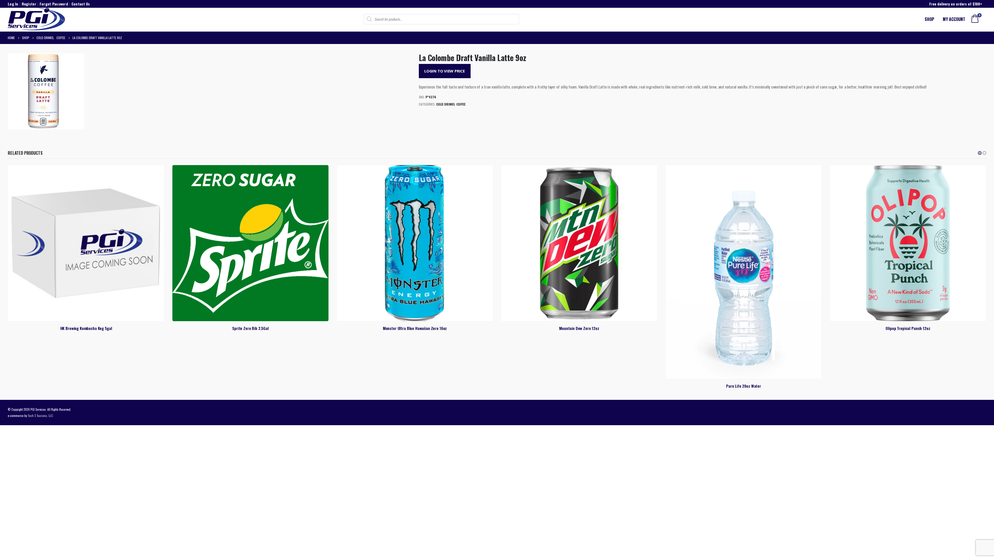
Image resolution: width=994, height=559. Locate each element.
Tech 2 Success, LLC (40, 415)
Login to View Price (444, 70)
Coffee (460, 104)
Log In (13, 3)
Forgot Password (54, 3)
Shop (929, 19)
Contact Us (80, 3)
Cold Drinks (445, 104)
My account (954, 19)
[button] (979, 153)
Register (29, 3)
